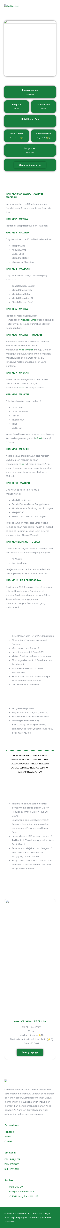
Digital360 (10, 1221)
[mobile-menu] (54, 6)
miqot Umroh (26, 349)
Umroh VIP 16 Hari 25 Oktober (30, 1021)
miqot (22, 387)
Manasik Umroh (29, 319)
